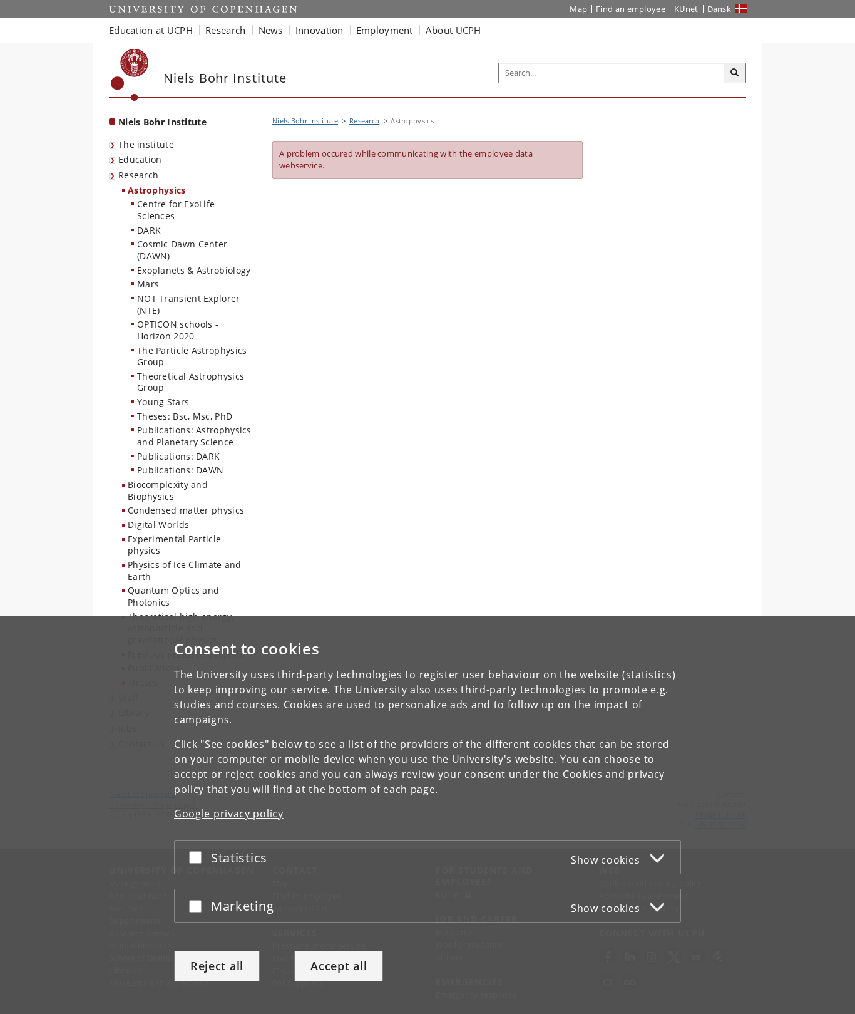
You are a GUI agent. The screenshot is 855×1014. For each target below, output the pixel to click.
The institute (146, 144)
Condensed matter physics (186, 510)
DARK (149, 230)
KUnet (686, 8)
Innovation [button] (319, 30)
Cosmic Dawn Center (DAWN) (182, 250)
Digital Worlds (158, 524)
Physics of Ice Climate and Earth (185, 570)
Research (138, 175)
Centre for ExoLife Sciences (176, 210)
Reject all (216, 965)
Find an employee (630, 8)
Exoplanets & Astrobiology (194, 270)
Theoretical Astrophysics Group (190, 382)
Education (140, 159)
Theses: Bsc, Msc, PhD (184, 416)
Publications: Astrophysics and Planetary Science (194, 436)
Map (578, 8)
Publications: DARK (178, 456)
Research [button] (225, 30)
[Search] (735, 73)
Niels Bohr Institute (162, 122)
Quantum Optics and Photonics (173, 596)
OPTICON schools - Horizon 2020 (177, 330)
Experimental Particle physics (174, 545)
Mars (148, 284)
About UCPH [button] (453, 30)
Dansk (719, 8)
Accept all (338, 965)
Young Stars (163, 402)
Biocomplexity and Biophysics (168, 490)
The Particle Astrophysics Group (192, 356)
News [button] (271, 30)
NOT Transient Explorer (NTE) (188, 304)
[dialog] (427, 815)
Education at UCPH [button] (151, 30)
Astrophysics (157, 190)
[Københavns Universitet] (130, 75)
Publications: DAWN (180, 470)
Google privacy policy (229, 813)
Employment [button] (384, 30)
